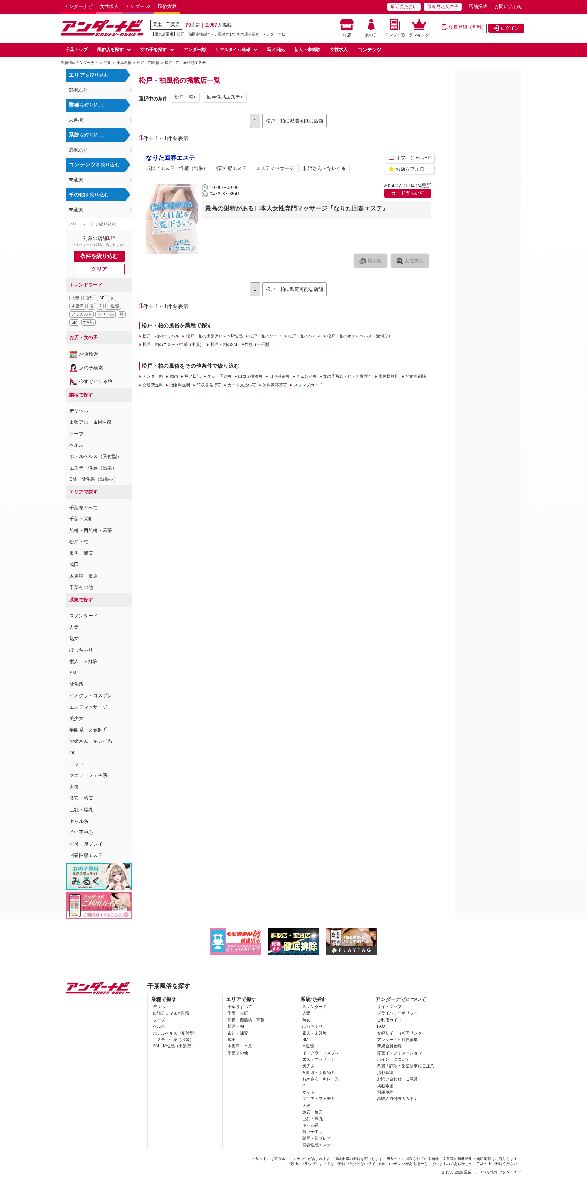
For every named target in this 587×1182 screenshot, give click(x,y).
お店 (347, 35)
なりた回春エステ (170, 157)
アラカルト (81, 314)
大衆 (74, 787)
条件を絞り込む (99, 256)
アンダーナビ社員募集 (397, 1039)
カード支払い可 (242, 385)
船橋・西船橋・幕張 (90, 530)
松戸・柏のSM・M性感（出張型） (242, 344)
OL (72, 752)
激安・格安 (81, 798)
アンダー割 (395, 35)
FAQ (381, 1026)
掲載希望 (385, 1085)
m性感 (113, 306)
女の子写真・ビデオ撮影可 (347, 376)
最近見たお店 (404, 6)
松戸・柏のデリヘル (161, 336)
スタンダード (83, 615)
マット (76, 764)
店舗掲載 (477, 6)
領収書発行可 (209, 385)
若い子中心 (81, 832)
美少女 (76, 718)
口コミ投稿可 (250, 376)
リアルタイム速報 (232, 49)
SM (74, 322)
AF (101, 298)
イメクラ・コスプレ (90, 695)
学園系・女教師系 (88, 730)
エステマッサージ (88, 707)
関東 (157, 24)
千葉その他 (81, 587)
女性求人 (109, 6)
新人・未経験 (307, 49)
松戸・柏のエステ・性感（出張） (173, 344)
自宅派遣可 (279, 376)
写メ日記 (276, 49)
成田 (74, 564)
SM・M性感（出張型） (94, 479)
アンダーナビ (78, 6)
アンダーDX (138, 6)
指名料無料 (180, 385)
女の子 (371, 35)
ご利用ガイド (389, 1020)
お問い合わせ (508, 6)
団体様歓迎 (388, 376)
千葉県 (173, 24)
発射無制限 (416, 376)
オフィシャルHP (413, 157)
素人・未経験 (83, 661)
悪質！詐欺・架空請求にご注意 (405, 1065)
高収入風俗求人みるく (397, 1098)
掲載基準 (385, 1072)
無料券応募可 (275, 385)
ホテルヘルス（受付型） (95, 456)
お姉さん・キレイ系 (90, 741)
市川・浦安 (81, 553)
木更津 (77, 306)
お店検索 (88, 354)
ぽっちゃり (81, 650)
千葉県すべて (83, 507)
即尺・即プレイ (86, 844)
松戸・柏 (78, 541)
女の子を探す (153, 49)
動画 (174, 376)
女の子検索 (91, 367)
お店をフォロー (412, 169)
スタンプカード (308, 385)
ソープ (76, 433)
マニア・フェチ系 (88, 775)
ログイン (509, 28)
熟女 (74, 638)
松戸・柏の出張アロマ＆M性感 (214, 336)
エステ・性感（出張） (93, 468)
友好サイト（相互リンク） (401, 1033)
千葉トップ (77, 49)
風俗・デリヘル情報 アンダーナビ (492, 1172)
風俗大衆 (167, 6)
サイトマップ (389, 1006)
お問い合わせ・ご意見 (397, 1079)
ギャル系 (78, 821)
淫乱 (89, 298)
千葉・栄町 (81, 519)
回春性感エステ (86, 855)
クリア (99, 269)
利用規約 (385, 1092)
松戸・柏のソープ (265, 336)
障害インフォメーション (399, 1053)
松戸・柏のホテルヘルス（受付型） (359, 336)
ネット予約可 (219, 376)
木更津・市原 (83, 576)
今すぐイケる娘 (95, 381)
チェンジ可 (306, 376)
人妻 (75, 298)
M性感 (76, 684)
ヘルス (76, 445)
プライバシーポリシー (397, 1013)
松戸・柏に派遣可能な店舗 (294, 120)
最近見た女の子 (442, 6)
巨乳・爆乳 (81, 809)
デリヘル (105, 314)
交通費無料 (153, 385)
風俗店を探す (110, 49)
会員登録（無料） (467, 27)
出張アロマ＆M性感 (90, 422)
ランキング (419, 35)
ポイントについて (393, 1059)
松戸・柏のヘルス (304, 336)
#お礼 (88, 322)
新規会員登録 (389, 1046)
